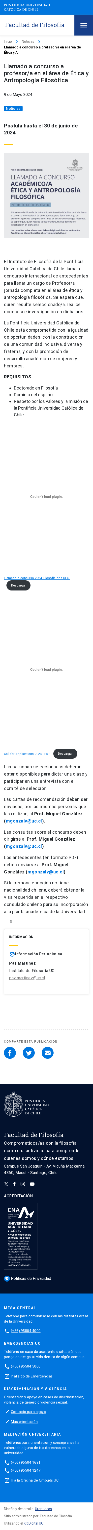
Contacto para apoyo (28, 1412)
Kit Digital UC (33, 1523)
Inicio (8, 41)
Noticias (28, 41)
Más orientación (24, 1422)
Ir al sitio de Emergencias (32, 1376)
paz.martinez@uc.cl (27, 978)
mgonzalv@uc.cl (24, 821)
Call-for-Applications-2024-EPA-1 (27, 753)
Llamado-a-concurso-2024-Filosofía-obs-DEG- (37, 578)
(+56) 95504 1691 (26, 1462)
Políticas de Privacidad (28, 1278)
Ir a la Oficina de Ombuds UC (35, 1480)
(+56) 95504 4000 (26, 1331)
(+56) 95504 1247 (26, 1470)
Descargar (18, 585)
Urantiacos (43, 1509)
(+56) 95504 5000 (26, 1366)
